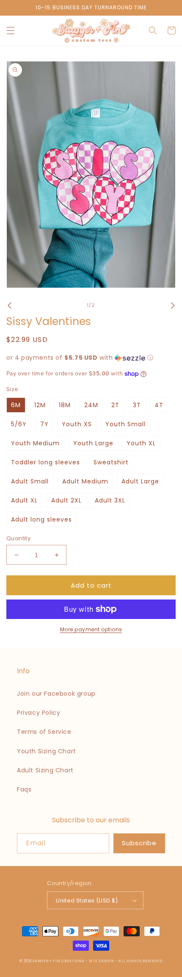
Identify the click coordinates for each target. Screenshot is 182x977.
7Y (44, 424)
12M (40, 405)
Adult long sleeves (41, 519)
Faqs (24, 789)
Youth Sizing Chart (46, 751)
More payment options (91, 629)
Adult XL (24, 500)
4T (158, 405)
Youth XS (77, 424)
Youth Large (93, 443)
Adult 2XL (66, 500)
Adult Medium (85, 481)
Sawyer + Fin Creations (58, 960)
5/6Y (19, 424)
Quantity (18, 538)
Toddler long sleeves (45, 462)
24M (91, 405)
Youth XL (141, 443)
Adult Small (30, 481)
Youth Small (125, 424)
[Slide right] (172, 305)
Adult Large (140, 481)
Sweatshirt (111, 462)
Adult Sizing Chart (45, 770)
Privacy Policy (38, 712)
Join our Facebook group (56, 693)
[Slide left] (9, 305)
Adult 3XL (110, 500)
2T (115, 405)
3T (137, 405)
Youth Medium (35, 443)
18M (65, 405)
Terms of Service (44, 731)
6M (16, 405)
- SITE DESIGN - (102, 960)
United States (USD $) (87, 901)
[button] (10, 30)
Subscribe (139, 842)
